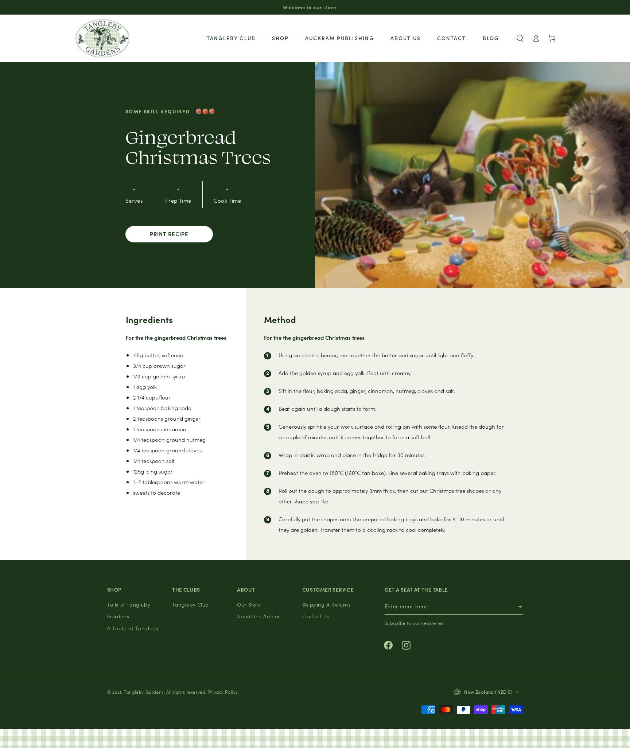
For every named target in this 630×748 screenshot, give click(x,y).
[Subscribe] (520, 606)
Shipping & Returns (326, 604)
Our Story (249, 604)
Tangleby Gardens (144, 692)
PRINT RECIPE (169, 234)
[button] (520, 38)
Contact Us (315, 616)
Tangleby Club (190, 604)
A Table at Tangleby (133, 628)
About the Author (258, 616)
